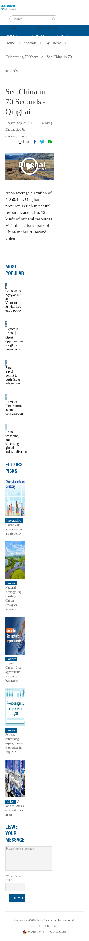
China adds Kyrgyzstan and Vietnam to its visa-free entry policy (13, 300)
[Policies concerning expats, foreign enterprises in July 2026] (15, 706)
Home (11, 36)
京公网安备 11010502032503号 (47, 932)
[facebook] (35, 141)
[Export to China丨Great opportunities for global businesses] (15, 635)
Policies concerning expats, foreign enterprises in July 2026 (14, 743)
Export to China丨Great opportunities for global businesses (13, 339)
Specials (14, 47)
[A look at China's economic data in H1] (15, 778)
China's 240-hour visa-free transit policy (13, 529)
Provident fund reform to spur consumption (13, 407)
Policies (36, 36)
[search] (53, 19)
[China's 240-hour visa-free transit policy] (15, 497)
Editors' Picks (14, 467)
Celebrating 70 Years (21, 57)
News (62, 36)
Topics (41, 47)
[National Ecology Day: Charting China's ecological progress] (15, 559)
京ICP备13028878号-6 (44, 926)
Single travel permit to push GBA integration (12, 375)
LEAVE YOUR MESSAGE (14, 833)
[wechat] (50, 141)
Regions (68, 47)
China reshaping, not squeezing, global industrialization (13, 441)
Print (26, 141)
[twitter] (42, 141)
